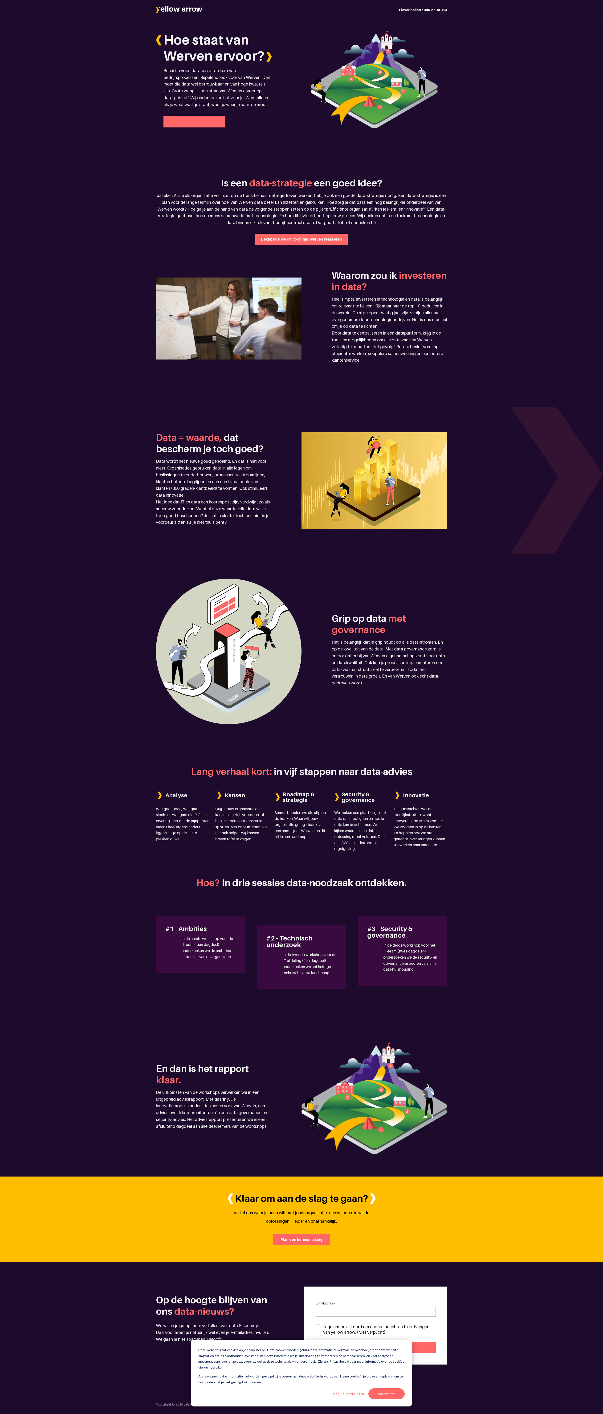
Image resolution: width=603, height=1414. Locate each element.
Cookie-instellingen (348, 1394)
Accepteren (386, 1394)
